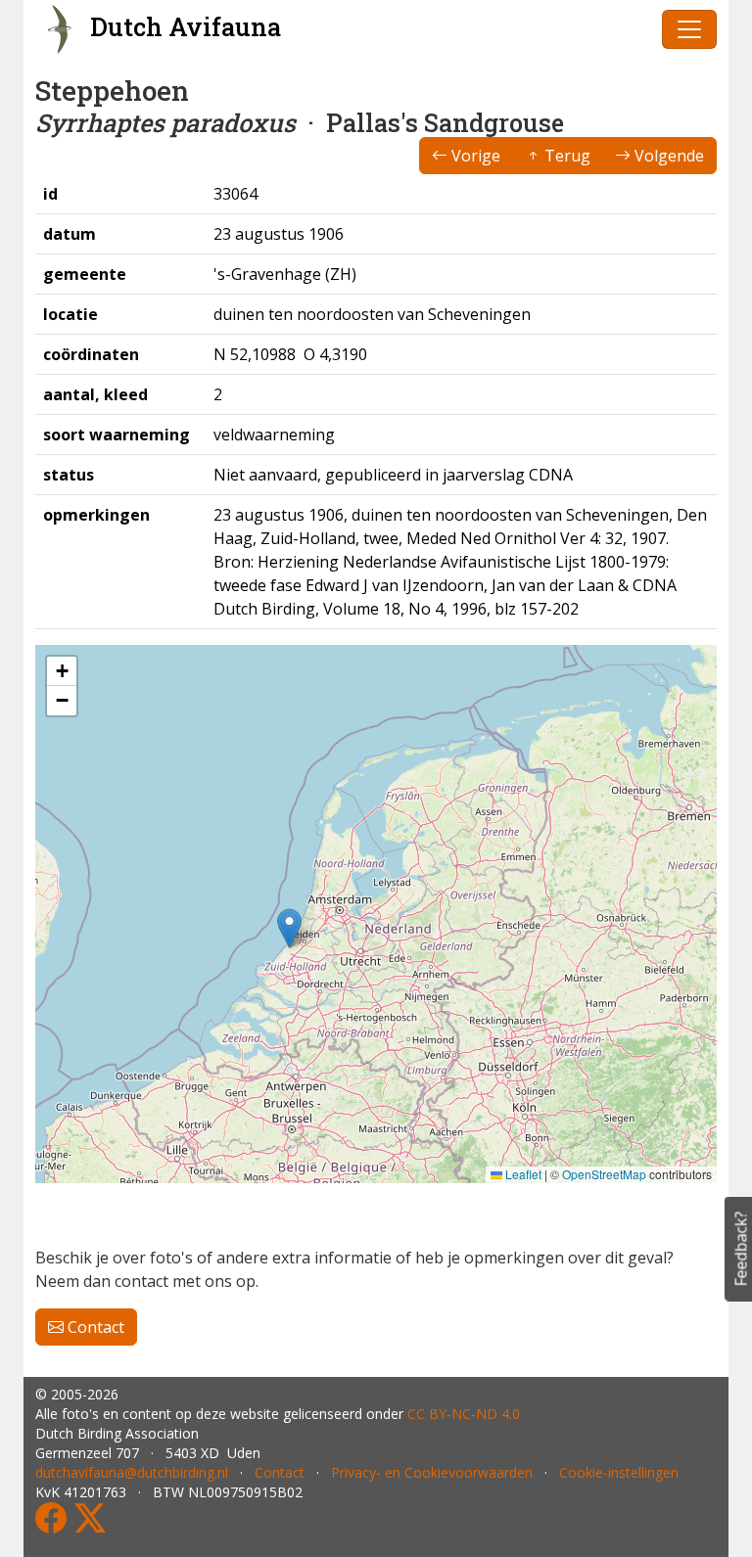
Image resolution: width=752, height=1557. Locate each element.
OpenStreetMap (604, 1174)
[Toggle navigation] (689, 29)
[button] (289, 928)
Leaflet (521, 1174)
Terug (565, 155)
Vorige (473, 155)
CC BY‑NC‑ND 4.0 (463, 1413)
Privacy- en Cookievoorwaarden (432, 1472)
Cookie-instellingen (619, 1472)
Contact (94, 1327)
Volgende (667, 155)
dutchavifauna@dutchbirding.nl (131, 1472)
